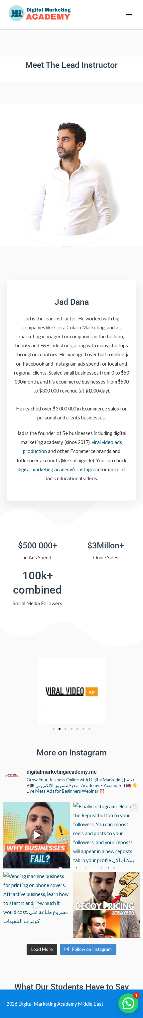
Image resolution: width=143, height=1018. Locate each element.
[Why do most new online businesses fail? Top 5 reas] (36, 835)
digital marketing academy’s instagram (58, 469)
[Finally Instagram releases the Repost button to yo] (106, 835)
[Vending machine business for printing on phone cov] (36, 905)
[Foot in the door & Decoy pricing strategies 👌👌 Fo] (106, 905)
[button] (54, 729)
